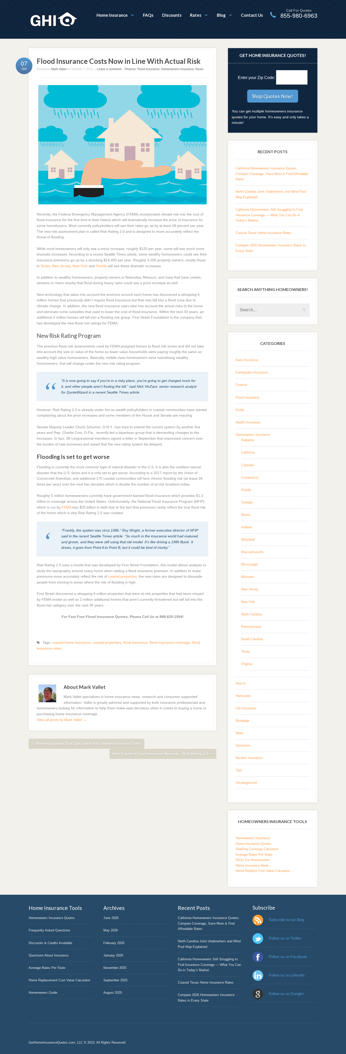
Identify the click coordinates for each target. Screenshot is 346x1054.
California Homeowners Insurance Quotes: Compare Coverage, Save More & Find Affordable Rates (272, 173)
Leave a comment (109, 69)
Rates (195, 15)
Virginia (246, 664)
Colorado (247, 465)
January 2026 (113, 955)
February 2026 (113, 943)
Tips (239, 770)
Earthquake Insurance (252, 372)
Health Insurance (248, 422)
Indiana (246, 527)
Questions (243, 745)
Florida (101, 266)
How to (241, 683)
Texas (45, 266)
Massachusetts (252, 552)
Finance (130, 69)
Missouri (247, 577)
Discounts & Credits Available (50, 943)
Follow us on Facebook (288, 956)
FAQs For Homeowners (253, 860)
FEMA (66, 507)
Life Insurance (246, 708)
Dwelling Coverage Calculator (257, 849)
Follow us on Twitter (285, 938)
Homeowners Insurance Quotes (52, 918)
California (248, 452)
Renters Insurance (249, 758)
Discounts (172, 15)
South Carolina (252, 639)
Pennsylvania (251, 627)
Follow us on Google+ (287, 993)
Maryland (248, 539)
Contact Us (252, 15)
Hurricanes (243, 696)
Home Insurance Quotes (253, 844)
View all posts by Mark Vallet (62, 720)
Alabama (247, 440)
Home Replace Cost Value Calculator (263, 871)
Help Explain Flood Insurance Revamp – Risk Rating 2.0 (162, 754)
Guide (240, 410)
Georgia (247, 502)
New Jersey (61, 266)
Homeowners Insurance (177, 69)
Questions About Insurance (48, 955)
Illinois (246, 515)
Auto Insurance (247, 360)
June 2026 (111, 918)
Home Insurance (112, 15)
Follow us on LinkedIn (286, 975)
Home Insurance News (252, 865)
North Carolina (251, 614)
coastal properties (122, 576)
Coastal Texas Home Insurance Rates (263, 233)
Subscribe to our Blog (286, 920)
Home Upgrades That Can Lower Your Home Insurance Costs (86, 743)
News (199, 69)
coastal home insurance (71, 642)
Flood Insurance (148, 69)
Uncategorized (246, 783)
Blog (221, 15)
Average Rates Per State (254, 854)
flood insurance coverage (170, 642)
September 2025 (115, 980)
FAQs (148, 15)
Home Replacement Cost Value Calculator (59, 980)
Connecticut (250, 477)
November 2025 (114, 968)
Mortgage (242, 721)
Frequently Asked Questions (49, 930)
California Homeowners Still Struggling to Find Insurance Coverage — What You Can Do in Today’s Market (269, 215)
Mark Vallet (58, 69)
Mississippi (249, 564)
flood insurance (135, 642)
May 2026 (110, 930)
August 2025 (112, 992)
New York (80, 266)
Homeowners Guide (43, 992)
